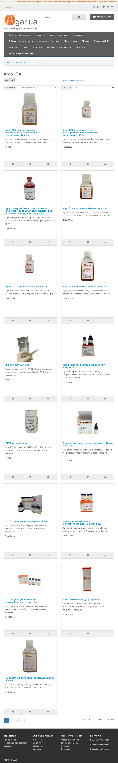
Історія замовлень (69, 743)
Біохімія (85, 41)
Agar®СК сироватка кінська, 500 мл (84, 286)
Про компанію (10, 740)
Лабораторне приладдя (48, 41)
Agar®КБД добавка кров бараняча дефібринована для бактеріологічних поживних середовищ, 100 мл (28, 211)
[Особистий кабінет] (98, 7)
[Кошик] (108, 7)
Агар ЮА (36, 62)
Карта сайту (38, 749)
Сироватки (39, 35)
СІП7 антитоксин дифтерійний (81, 599)
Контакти (37, 743)
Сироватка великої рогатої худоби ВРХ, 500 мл (29, 679)
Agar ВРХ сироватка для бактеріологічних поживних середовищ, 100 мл (22, 132)
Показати (67, 87)
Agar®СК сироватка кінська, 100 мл (84, 208)
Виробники (38, 740)
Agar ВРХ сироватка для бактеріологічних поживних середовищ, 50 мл (80, 132)
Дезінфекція (14, 47)
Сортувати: (10, 87)
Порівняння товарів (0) (73, 80)
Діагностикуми (70, 41)
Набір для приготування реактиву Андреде (84, 366)
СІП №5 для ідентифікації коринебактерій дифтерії (21, 601)
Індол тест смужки (17, 364)
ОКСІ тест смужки (16, 443)
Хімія (26, 47)
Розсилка (65, 749)
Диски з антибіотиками (19, 35)
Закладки (65, 746)
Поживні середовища (59, 35)
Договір (7, 746)
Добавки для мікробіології (20, 41)
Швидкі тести (79, 35)
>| (21, 720)
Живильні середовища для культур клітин (66, 47)
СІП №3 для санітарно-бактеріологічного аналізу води (82, 522)
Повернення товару (42, 746)
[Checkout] (112, 7)
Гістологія (37, 47)
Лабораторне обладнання (20, 53)
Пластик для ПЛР (101, 41)
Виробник (20, 62)
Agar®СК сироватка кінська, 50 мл (26, 286)
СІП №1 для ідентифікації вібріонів (26, 521)
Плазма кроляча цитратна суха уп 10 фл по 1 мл (88, 444)
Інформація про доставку (15, 743)
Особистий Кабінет (70, 740)
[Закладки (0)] (103, 7)
